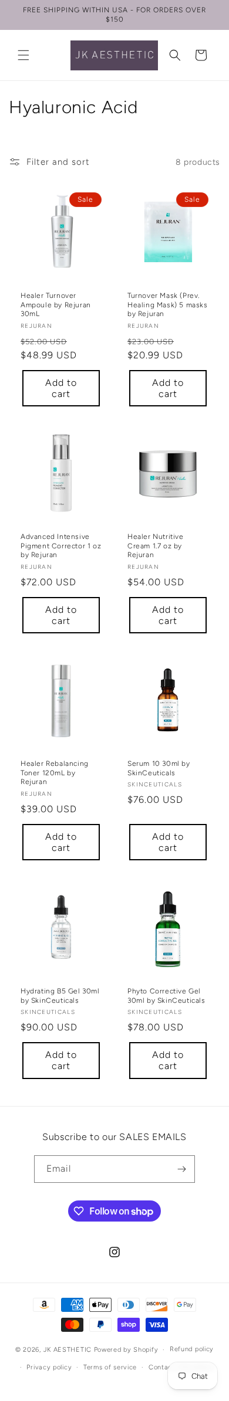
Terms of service (110, 1367)
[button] (23, 55)
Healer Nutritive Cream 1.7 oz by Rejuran (155, 545)
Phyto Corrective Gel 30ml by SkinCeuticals (166, 996)
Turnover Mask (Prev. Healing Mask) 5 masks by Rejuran (167, 304)
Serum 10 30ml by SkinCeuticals (158, 768)
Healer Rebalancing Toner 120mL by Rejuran (55, 772)
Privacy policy (49, 1367)
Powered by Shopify (126, 1349)
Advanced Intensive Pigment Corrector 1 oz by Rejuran (61, 545)
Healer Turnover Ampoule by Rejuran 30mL (56, 304)
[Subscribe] (181, 1169)
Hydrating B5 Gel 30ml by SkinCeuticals (60, 996)
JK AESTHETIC (67, 1349)
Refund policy (192, 1349)
